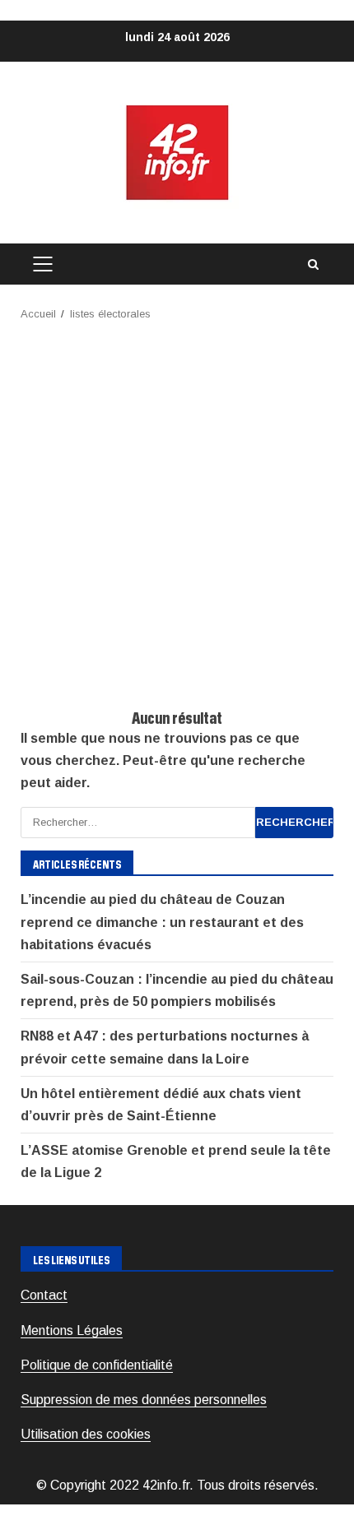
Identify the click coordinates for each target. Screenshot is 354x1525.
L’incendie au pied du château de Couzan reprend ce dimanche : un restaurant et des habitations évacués (162, 921)
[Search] (312, 264)
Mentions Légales (72, 1330)
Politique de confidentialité (97, 1365)
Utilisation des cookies (86, 1434)
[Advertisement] (177, 508)
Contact (44, 1295)
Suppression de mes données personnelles (144, 1400)
